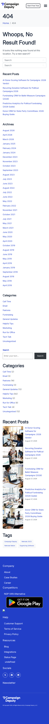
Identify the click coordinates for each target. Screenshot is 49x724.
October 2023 (9, 166)
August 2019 (8, 250)
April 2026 (7, 135)
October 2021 (9, 214)
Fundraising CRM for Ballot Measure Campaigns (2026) (34, 472)
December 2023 (10, 157)
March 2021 (8, 228)
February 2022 (9, 205)
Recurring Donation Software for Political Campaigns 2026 (34, 451)
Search (6, 350)
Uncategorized (9, 341)
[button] (45, 5)
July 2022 (7, 192)
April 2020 (7, 241)
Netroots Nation (9, 546)
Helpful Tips (8, 323)
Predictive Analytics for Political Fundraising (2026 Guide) (35, 492)
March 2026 (8, 139)
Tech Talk (7, 337)
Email (5, 306)
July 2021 (7, 219)
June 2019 (7, 254)
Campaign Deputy (10, 541)
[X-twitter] (5, 675)
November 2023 (10, 161)
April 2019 (7, 263)
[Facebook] (11, 675)
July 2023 (7, 179)
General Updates (10, 319)
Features (6, 310)
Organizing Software (27, 546)
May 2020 (7, 236)
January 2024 (9, 152)
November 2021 (10, 210)
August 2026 (9, 130)
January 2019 (9, 267)
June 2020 (8, 232)
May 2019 (7, 258)
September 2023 (10, 170)
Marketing (7, 328)
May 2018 (7, 281)
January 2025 (9, 143)
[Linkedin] (18, 675)
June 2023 (8, 183)
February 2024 (9, 148)
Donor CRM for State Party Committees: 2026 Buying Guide (34, 513)
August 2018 (8, 276)
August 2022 (9, 188)
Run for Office (9, 332)
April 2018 (7, 285)
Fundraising (8, 315)
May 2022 (7, 201)
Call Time (7, 301)
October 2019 (9, 245)
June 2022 (8, 197)
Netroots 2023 (27, 541)
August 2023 (9, 174)
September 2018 (10, 272)
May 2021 (7, 223)
